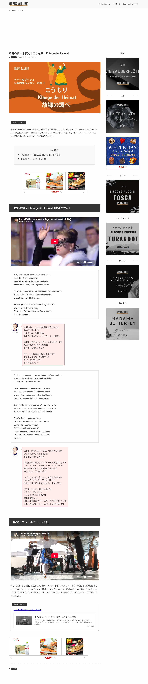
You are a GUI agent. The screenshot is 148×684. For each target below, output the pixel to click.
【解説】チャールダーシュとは (33, 158)
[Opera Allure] (18, 4)
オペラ (14, 57)
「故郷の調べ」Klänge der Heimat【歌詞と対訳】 (40, 154)
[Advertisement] (74, 28)
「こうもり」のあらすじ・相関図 (27, 609)
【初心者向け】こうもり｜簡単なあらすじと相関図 (55, 617)
